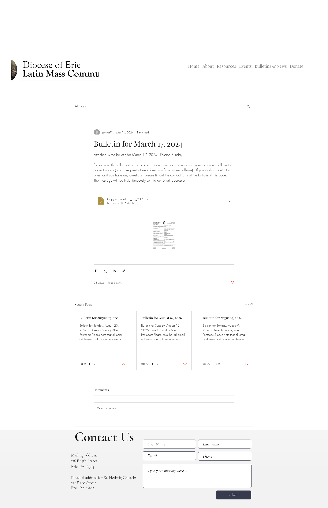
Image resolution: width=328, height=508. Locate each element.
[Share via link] (123, 271)
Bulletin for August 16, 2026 (161, 318)
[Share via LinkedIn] (114, 271)
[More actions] (232, 132)
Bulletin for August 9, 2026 (222, 318)
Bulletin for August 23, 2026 (100, 318)
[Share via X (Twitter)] (105, 271)
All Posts (81, 106)
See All (249, 304)
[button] (248, 106)
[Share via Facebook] (95, 271)
